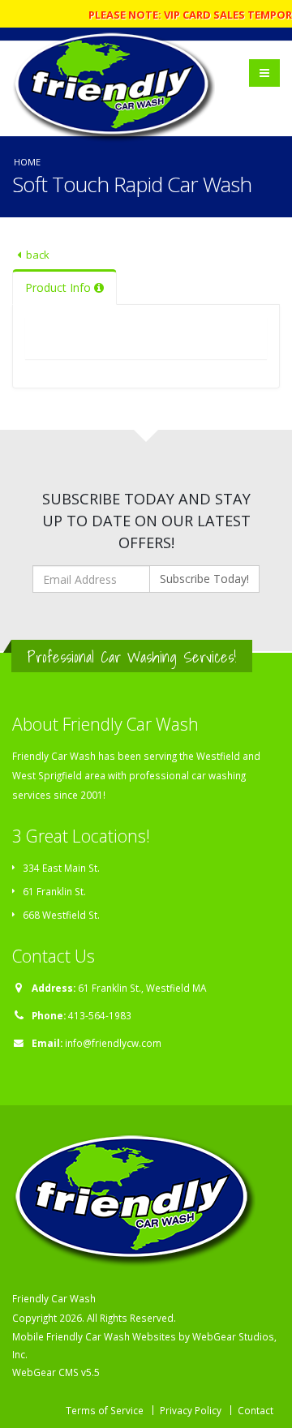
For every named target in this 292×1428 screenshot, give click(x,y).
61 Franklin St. (54, 891)
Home (27, 162)
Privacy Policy (190, 1410)
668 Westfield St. (61, 914)
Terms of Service (105, 1410)
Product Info (59, 287)
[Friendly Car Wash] (118, 65)
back (37, 254)
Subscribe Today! (204, 578)
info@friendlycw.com (113, 1042)
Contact (255, 1410)
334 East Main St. (61, 867)
